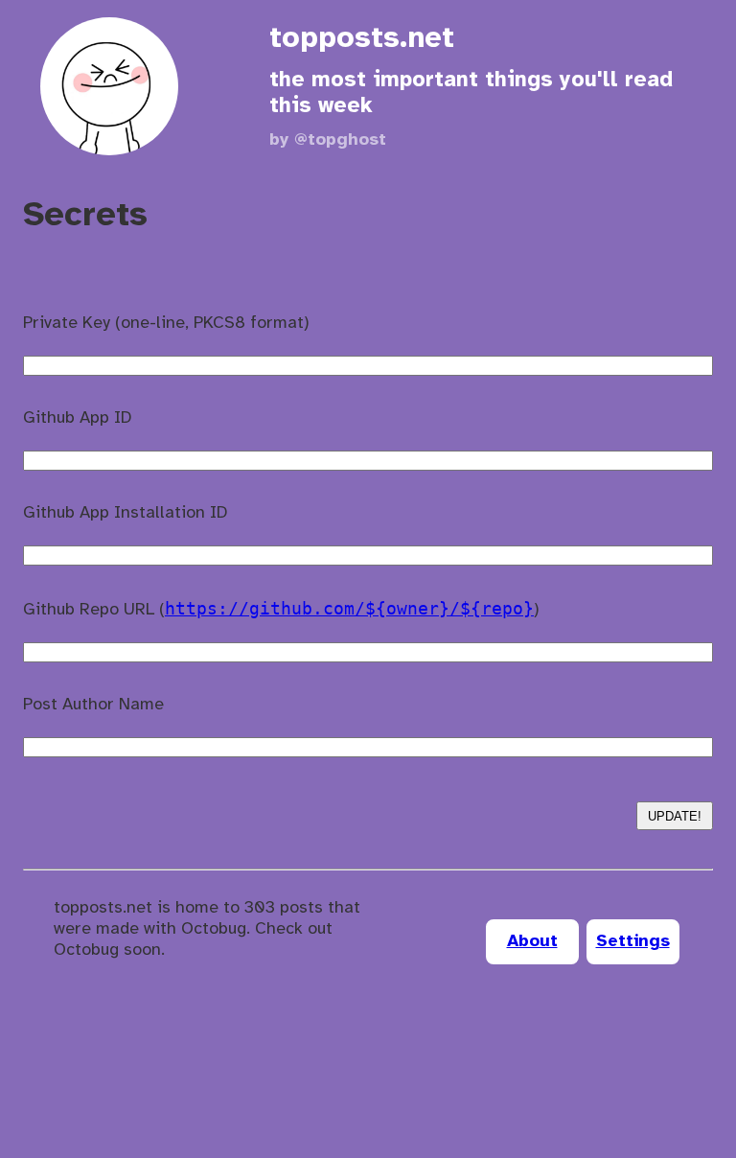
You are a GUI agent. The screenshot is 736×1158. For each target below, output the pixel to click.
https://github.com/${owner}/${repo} (349, 608)
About (532, 942)
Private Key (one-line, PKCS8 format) (166, 323)
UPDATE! (675, 816)
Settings (633, 942)
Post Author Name (93, 705)
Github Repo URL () (281, 608)
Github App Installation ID (125, 513)
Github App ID (77, 418)
